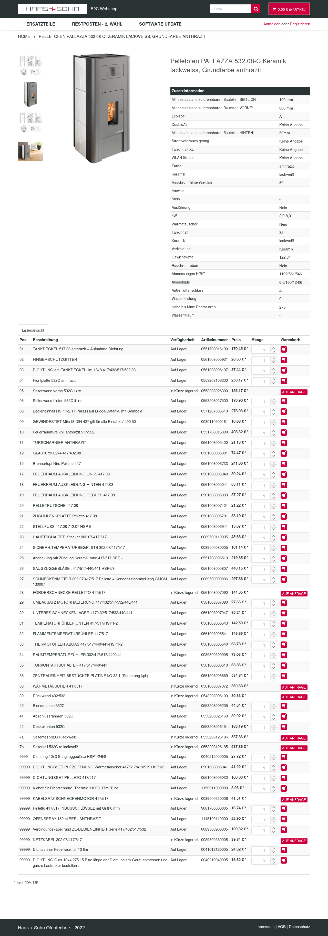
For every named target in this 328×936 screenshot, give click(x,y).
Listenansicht (33, 330)
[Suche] (255, 8)
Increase (273, 348)
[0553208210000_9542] (30, 150)
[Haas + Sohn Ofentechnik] (52, 9)
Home (24, 36)
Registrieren (300, 23)
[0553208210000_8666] (30, 93)
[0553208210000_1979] (30, 65)
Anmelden (271, 23)
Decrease (273, 352)
